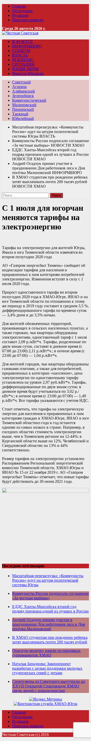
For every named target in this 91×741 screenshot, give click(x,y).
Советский (21, 82)
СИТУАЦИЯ (23, 64)
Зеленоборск (23, 96)
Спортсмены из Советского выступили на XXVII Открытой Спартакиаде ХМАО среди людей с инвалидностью (48, 686)
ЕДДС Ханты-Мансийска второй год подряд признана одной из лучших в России (50, 608)
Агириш (19, 86)
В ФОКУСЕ (22, 41)
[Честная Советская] (20, 33)
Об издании (22, 11)
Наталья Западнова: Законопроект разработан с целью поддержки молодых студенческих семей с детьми (47, 668)
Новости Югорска (27, 73)
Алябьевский (23, 91)
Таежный (20, 114)
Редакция (20, 15)
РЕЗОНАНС (23, 60)
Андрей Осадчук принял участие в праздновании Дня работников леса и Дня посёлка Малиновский (48, 624)
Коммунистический (29, 100)
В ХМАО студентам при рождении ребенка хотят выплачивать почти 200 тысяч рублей (49, 639)
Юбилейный (23, 118)
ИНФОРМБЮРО (27, 46)
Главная (19, 6)
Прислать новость (27, 20)
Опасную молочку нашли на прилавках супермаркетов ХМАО (46, 652)
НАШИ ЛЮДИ (25, 69)
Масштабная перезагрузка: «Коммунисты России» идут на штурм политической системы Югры (47, 580)
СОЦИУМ (21, 51)
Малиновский (24, 105)
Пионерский (23, 109)
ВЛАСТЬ (20, 55)
